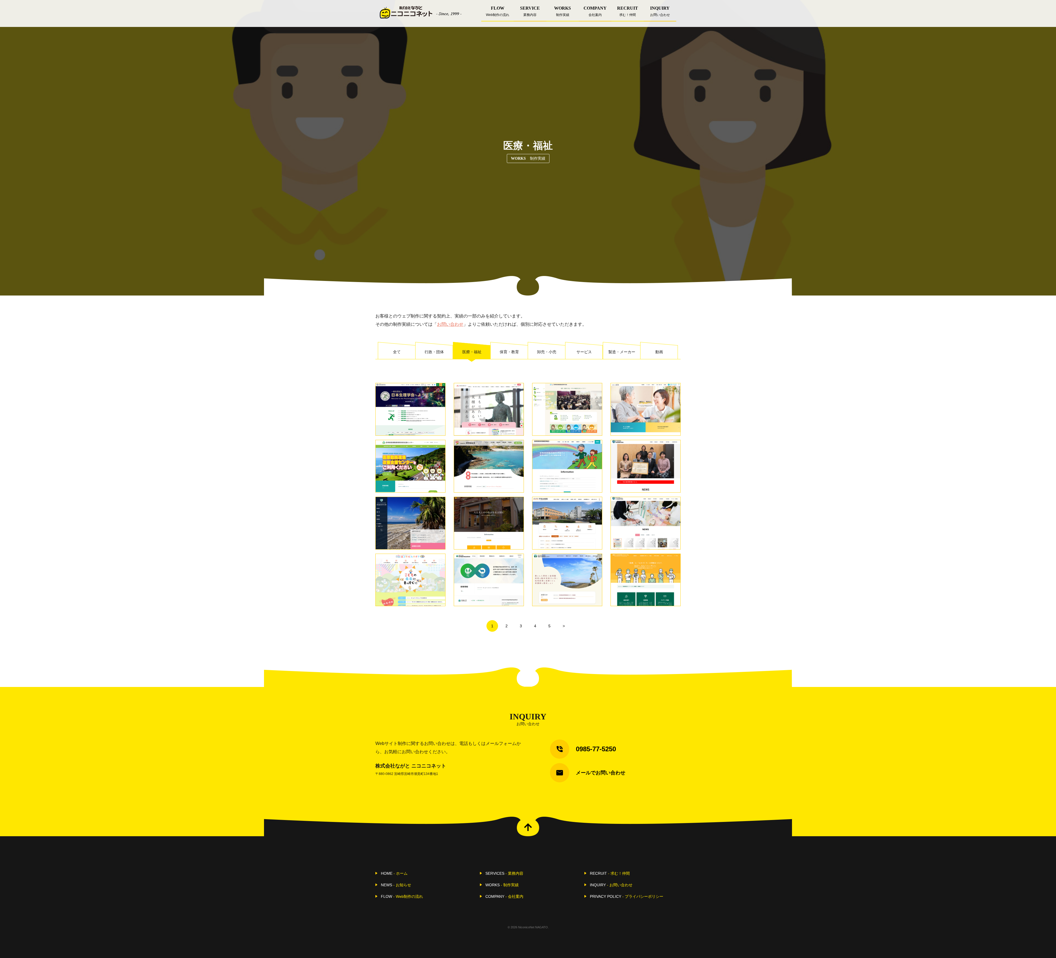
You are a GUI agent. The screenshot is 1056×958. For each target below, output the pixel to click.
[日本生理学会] (410, 409)
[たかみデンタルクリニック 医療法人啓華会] (489, 523)
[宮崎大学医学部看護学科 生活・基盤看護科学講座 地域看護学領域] (645, 466)
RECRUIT (627, 11)
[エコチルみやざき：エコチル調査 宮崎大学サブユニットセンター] (410, 580)
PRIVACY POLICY (626, 896)
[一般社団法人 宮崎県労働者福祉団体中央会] (567, 409)
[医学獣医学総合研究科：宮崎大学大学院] (489, 580)
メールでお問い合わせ (600, 772)
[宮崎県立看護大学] (489, 409)
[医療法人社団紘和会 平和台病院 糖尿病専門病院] (567, 523)
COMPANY (595, 11)
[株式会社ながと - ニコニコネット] (420, 12)
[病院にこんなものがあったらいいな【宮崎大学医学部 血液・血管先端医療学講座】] (645, 580)
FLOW (497, 11)
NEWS (396, 885)
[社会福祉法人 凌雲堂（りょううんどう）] (645, 409)
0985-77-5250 (596, 749)
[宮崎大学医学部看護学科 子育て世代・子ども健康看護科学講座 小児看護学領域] (645, 523)
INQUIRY (660, 11)
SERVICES (504, 873)
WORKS (562, 11)
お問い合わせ (450, 324)
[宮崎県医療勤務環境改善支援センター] (410, 466)
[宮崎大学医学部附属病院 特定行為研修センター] (567, 580)
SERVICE (530, 11)
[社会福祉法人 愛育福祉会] (489, 466)
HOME (394, 873)
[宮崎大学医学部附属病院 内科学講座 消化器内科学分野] (410, 523)
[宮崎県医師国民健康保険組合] (567, 466)
